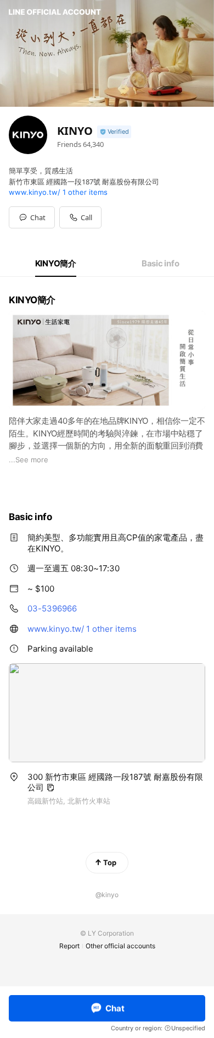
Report (69, 946)
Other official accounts (120, 946)
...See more (28, 459)
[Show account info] (114, 131)
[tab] (55, 263)
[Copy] (50, 787)
